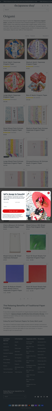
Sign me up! (13, 211)
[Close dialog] (49, 193)
